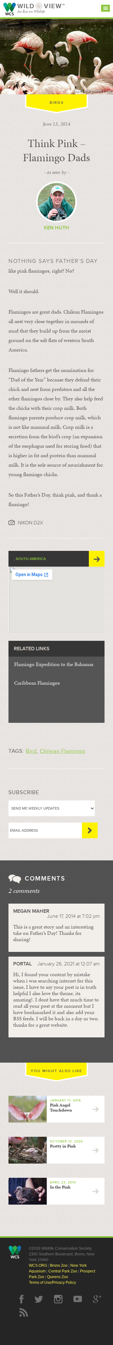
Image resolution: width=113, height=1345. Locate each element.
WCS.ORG (38, 1265)
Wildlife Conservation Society (9, 9)
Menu (105, 8)
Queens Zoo (57, 1277)
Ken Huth (56, 227)
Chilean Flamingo (62, 751)
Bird (31, 751)
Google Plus (97, 1299)
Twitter (39, 1299)
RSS (23, 1312)
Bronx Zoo (58, 1265)
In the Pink (60, 1187)
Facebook (21, 1299)
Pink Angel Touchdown (61, 1107)
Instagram (58, 1299)
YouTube (77, 1299)
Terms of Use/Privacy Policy (52, 1282)
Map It (97, 559)
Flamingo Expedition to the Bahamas (53, 664)
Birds (57, 102)
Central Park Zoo (62, 1271)
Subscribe (90, 830)
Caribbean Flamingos (37, 683)
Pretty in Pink (63, 1146)
